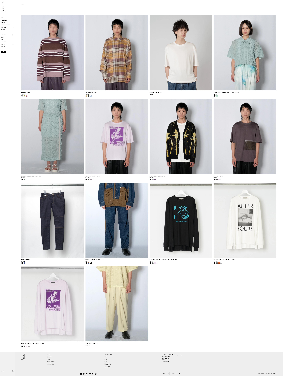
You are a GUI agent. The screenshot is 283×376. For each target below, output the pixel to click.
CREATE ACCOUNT (108, 354)
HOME (22, 4)
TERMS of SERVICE (51, 361)
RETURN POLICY (108, 364)
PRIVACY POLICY (50, 364)
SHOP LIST (49, 357)
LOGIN (105, 357)
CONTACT (49, 359)
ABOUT (48, 354)
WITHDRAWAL (107, 366)
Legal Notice (106, 361)
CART (105, 359)
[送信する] (13, 371)
